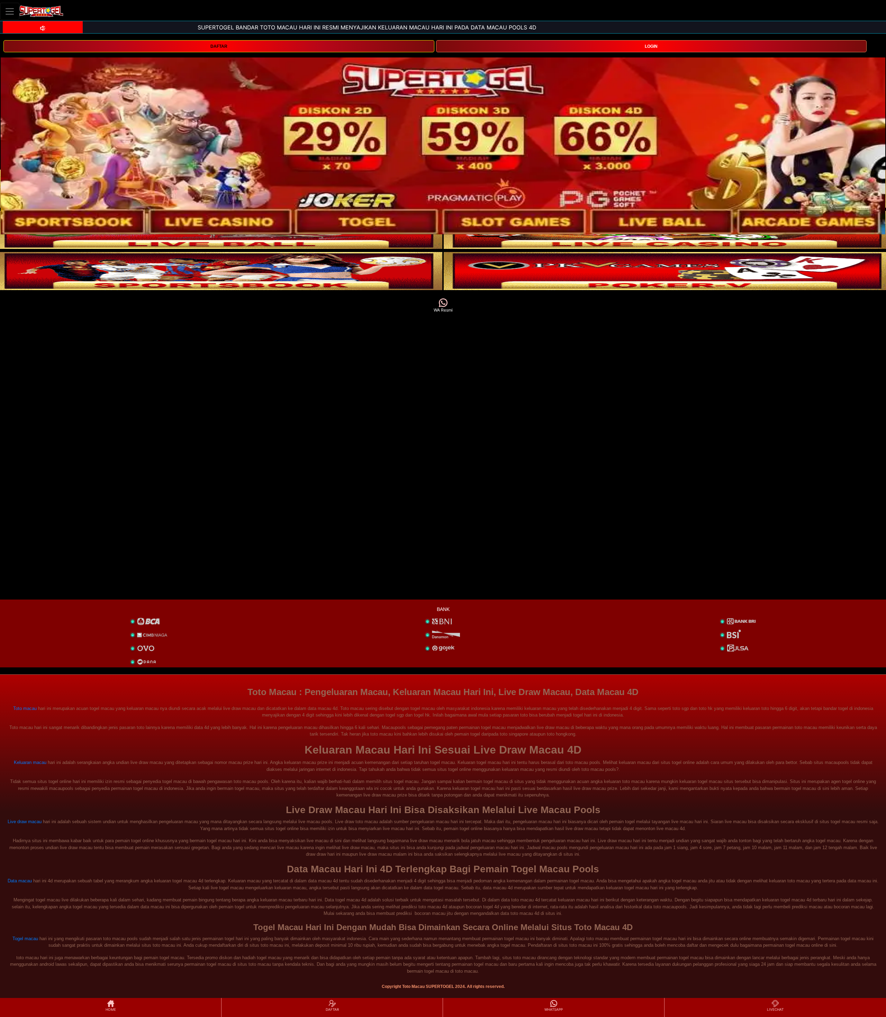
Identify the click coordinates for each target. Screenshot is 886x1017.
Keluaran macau (30, 762)
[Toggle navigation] (9, 11)
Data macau (20, 880)
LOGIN (651, 46)
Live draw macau (25, 821)
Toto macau (25, 708)
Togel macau (25, 938)
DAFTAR (218, 46)
